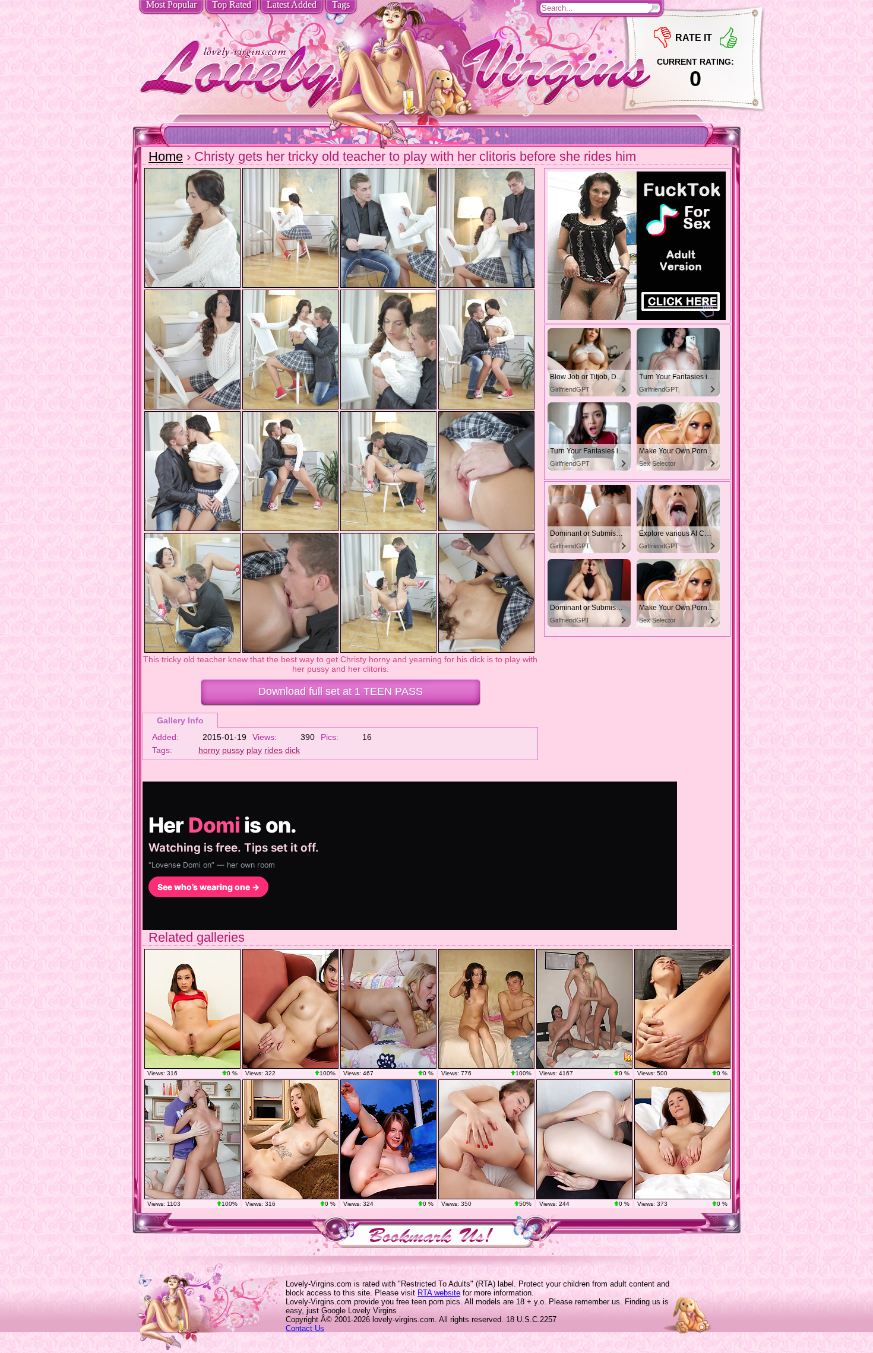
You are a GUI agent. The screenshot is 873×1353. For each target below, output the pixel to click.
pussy (233, 750)
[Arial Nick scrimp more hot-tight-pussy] (192, 1009)
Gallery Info (180, 720)
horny (209, 750)
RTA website (438, 1292)
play (254, 750)
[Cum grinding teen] (682, 1009)
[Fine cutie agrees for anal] (388, 1009)
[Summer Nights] (388, 1139)
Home (165, 156)
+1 (728, 37)
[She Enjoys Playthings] (290, 1139)
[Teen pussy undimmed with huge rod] (192, 1139)
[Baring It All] (584, 1139)
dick (292, 750)
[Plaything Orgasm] (290, 1009)
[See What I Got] (682, 1139)
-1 (662, 37)
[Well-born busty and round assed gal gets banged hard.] (486, 1009)
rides (273, 750)
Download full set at (340, 691)
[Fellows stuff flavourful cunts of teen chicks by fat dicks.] (584, 1009)
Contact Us (305, 1328)
